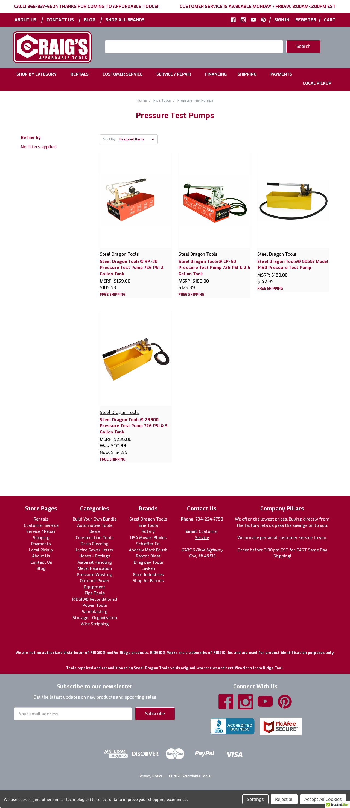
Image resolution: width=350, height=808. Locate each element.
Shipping (247, 74)
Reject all (284, 799)
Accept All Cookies (323, 799)
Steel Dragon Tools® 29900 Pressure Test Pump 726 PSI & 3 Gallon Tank (134, 426)
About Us (25, 20)
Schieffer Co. (148, 544)
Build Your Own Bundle (94, 519)
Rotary (148, 531)
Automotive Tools (94, 525)
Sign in (281, 20)
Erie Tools (148, 525)
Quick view (135, 194)
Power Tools (95, 605)
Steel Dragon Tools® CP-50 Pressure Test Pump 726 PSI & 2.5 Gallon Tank (214, 268)
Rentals (80, 74)
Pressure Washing (94, 574)
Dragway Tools (148, 562)
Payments (281, 74)
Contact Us (60, 20)
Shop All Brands (125, 20)
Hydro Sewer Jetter (95, 550)
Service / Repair (173, 74)
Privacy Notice (151, 776)
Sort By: (109, 139)
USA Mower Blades (148, 537)
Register (305, 20)
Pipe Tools (95, 593)
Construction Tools (94, 537)
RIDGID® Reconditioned (94, 599)
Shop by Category (36, 74)
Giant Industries (148, 574)
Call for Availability (135, 206)
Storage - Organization (94, 617)
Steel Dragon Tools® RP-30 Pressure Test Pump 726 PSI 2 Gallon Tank (132, 268)
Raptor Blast (148, 556)
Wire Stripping (95, 624)
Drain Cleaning (95, 544)
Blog (89, 20)
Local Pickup (317, 83)
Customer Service (122, 74)
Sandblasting (94, 611)
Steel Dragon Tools (148, 519)
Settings (255, 799)
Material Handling (94, 562)
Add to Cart (293, 206)
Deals (94, 531)
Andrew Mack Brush (148, 550)
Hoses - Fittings (94, 556)
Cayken (148, 568)
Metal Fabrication (95, 568)
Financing (216, 74)
